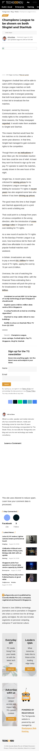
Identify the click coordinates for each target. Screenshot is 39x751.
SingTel (14, 341)
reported (6, 123)
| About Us (27, 748)
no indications (24, 153)
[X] (16, 521)
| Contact (32, 748)
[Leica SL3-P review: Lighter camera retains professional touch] (31, 539)
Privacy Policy (30, 391)
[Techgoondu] (14, 2)
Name (4, 368)
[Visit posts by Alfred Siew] (4, 414)
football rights (19, 338)
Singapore (6, 341)
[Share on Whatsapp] (20, 402)
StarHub (21, 341)
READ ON (11, 669)
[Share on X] (15, 402)
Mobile (13, 582)
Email (4, 374)
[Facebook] (36, 414)
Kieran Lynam (24, 75)
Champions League (18, 335)
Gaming (4, 558)
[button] (4, 2)
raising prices (19, 182)
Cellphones (6, 582)
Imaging (4, 544)
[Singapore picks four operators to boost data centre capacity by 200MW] (31, 566)
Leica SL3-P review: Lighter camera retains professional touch (13, 538)
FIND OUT (30, 669)
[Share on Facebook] (10, 402)
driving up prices (27, 196)
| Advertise (20, 748)
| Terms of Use (13, 748)
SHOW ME (11, 719)
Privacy (6, 748)
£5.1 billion (21, 261)
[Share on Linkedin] (25, 402)
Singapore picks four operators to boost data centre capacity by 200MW (12, 565)
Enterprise (5, 570)
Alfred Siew (11, 37)
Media (5, 15)
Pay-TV (28, 338)
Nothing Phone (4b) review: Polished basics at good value (13, 577)
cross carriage (7, 338)
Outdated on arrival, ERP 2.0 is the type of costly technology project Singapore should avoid (19, 298)
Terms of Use (26, 389)
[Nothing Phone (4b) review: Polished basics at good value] (31, 578)
